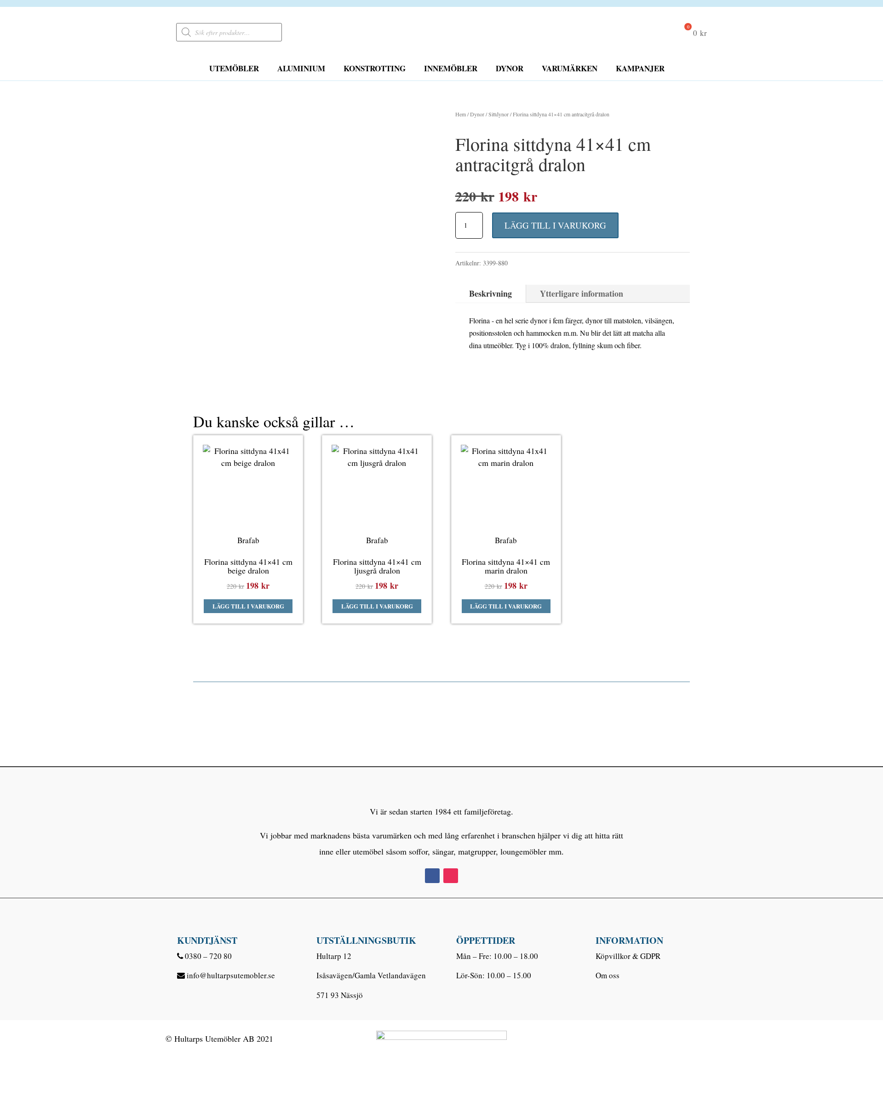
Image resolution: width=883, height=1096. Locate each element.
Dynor (509, 68)
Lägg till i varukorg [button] (248, 606)
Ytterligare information (581, 293)
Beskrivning (490, 293)
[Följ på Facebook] (432, 875)
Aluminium (301, 68)
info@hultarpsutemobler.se (231, 975)
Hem (460, 114)
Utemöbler (234, 68)
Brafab (248, 540)
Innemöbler (450, 68)
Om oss (607, 975)
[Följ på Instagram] (450, 875)
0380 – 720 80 (208, 956)
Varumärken (569, 68)
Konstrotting (375, 68)
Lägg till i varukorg (555, 225)
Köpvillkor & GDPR (628, 956)
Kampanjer (640, 68)
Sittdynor (498, 114)
